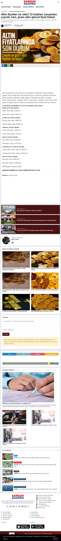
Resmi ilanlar (34, 513)
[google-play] (38, 526)
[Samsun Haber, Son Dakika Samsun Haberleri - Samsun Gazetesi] (30, 2)
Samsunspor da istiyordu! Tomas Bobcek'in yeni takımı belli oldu (35, 465)
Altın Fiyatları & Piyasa (17, 11)
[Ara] (58, 2)
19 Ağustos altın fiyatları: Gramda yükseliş (14, 311)
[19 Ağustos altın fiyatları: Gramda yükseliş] (16, 302)
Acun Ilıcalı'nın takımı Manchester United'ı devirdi (31, 457)
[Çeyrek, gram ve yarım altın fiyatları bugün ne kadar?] (45, 259)
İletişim (33, 522)
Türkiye (16, 471)
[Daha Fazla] (11, 65)
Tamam (55, 538)
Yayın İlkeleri (6, 519)
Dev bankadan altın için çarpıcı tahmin (42, 311)
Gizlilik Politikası (7, 517)
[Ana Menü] (2, 2)
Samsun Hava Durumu (44, 497)
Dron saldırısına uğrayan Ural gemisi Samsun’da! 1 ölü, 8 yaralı (35, 489)
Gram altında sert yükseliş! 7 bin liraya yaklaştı (44, 289)
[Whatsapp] (28, 506)
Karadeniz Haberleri (19, 479)
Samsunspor (17, 7)
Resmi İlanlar (40, 7)
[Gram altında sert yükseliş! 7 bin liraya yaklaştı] (45, 280)
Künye (4, 522)
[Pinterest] (13, 506)
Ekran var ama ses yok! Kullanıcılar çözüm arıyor (31, 473)
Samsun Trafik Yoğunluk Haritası (47, 500)
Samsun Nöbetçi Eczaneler (45, 495)
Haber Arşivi (41, 507)
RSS (12, 533)
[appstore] (23, 526)
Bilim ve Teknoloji (7, 515)
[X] (10, 506)
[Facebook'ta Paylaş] (3, 65)
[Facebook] (7, 506)
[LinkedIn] (19, 506)
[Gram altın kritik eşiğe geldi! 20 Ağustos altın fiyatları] (16, 280)
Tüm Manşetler (42, 504)
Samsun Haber (6, 7)
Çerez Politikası (35, 515)
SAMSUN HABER (8, 170)
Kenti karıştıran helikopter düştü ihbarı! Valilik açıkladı (33, 481)
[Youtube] (22, 506)
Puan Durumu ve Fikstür (44, 502)
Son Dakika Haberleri (44, 506)
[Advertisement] (30, 79)
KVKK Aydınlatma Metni (37, 517)
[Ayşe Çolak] (6, 240)
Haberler (4, 11)
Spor (15, 455)
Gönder (5, 334)
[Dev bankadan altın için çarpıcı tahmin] (45, 302)
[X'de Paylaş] (5, 65)
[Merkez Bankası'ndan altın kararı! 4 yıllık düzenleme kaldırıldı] (16, 259)
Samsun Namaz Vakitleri (45, 498)
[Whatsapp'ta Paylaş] (8, 65)
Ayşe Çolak (15, 239)
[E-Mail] (12, 242)
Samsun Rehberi (28, 7)
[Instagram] (16, 506)
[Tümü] (58, 450)
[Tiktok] (25, 506)
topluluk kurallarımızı (17, 339)
